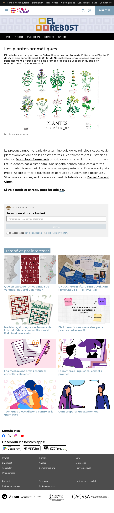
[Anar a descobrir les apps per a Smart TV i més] (55, 448)
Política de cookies (11, 486)
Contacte (6, 481)
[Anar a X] (10, 436)
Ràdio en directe (47, 486)
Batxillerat (7, 463)
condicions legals (33, 232)
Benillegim (37, 2)
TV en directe (8, 473)
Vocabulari (7, 468)
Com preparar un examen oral (78, 411)
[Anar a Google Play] (11, 448)
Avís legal (43, 481)
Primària (43, 458)
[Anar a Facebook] (4, 436)
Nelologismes (68, 2)
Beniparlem (106, 2)
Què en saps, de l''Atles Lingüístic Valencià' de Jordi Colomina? (26, 288)
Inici (8, 36)
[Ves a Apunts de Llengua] (20, 10)
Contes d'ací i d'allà (87, 2)
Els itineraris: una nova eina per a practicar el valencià (80, 329)
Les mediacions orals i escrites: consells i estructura (25, 373)
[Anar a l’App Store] (32, 448)
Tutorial (62, 36)
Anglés (42, 463)
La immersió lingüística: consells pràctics (80, 373)
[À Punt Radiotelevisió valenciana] (17, 496)
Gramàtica (81, 463)
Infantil (5, 458)
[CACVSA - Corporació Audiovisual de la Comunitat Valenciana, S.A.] (92, 496)
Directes (104, 10)
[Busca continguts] (83, 11)
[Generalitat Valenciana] (56, 497)
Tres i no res (52, 2)
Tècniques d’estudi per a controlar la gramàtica (28, 413)
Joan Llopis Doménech (32, 159)
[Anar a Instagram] (16, 436)
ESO (78, 458)
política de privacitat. (57, 232)
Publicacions (33, 36)
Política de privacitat (86, 481)
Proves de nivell (83, 468)
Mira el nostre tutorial (18, 2)
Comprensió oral (47, 468)
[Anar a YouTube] (23, 436)
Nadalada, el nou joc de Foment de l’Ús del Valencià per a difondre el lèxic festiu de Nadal (27, 330)
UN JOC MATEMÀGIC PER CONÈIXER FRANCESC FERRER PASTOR (83, 288)
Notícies (19, 36)
